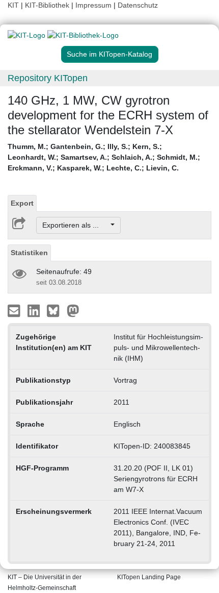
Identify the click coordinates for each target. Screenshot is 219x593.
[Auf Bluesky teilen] (56, 310)
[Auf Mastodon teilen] (73, 310)
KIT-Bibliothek (48, 5)
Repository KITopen (48, 78)
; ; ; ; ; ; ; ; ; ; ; (104, 157)
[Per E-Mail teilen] (15, 310)
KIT (13, 5)
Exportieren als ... (75, 225)
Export (22, 203)
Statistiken (29, 253)
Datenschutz (138, 5)
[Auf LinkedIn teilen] (34, 310)
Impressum (93, 5)
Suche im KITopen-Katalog (109, 54)
